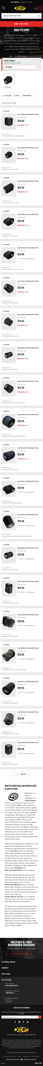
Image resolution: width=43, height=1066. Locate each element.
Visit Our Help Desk (11, 985)
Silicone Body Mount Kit (13, 885)
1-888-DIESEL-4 (9, 993)
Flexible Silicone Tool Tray (14, 897)
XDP (19, 925)
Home (10, 56)
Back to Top (38, 1063)
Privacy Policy (36, 1056)
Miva (19, 1056)
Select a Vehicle (23, 24)
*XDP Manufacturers (20, 56)
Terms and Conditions (10, 1056)
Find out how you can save (21, 954)
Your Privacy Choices (30, 1059)
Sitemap (3, 1063)
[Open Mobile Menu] (3, 8)
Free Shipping (15, 2)
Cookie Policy (26, 1056)
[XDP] (20, 8)
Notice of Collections (13, 1059)
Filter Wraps (18, 868)
